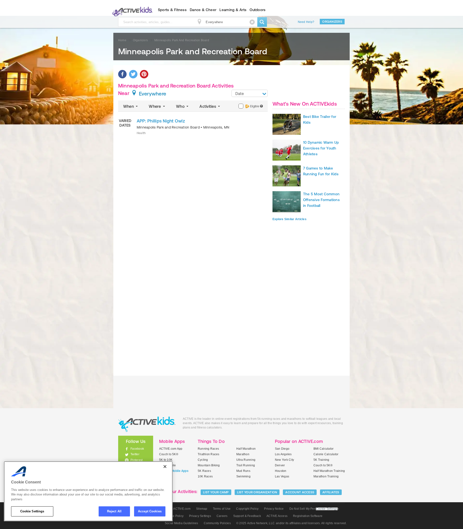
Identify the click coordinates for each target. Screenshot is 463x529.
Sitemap (201, 508)
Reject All (114, 511)
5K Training (321, 459)
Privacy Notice (274, 508)
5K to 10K (165, 459)
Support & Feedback (247, 516)
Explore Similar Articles (289, 219)
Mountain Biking (209, 465)
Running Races (208, 448)
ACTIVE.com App (170, 448)
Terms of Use (222, 508)
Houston (280, 471)
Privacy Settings (200, 516)
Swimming (243, 476)
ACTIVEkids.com (131, 10)
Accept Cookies (150, 511)
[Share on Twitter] (133, 74)
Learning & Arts (232, 10)
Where (155, 106)
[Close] (165, 466)
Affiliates (330, 492)
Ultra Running (245, 459)
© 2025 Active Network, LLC (255, 523)
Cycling (203, 459)
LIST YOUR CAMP (216, 492)
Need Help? (306, 22)
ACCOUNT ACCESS (299, 492)
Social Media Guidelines (181, 523)
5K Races (204, 471)
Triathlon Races (208, 454)
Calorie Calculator (325, 454)
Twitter (134, 454)
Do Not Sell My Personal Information (314, 508)
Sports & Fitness (172, 10)
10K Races (205, 476)
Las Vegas (282, 476)
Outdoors (258, 10)
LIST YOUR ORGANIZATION (257, 492)
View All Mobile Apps (173, 471)
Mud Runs (243, 471)
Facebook (137, 448)
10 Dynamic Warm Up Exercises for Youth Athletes (321, 148)
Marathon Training (326, 476)
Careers (222, 516)
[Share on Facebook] (122, 74)
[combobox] (250, 93)
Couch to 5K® (168, 454)
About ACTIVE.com (178, 508)
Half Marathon (246, 448)
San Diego (282, 448)
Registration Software (307, 516)
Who (180, 106)
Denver (280, 465)
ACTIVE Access (276, 516)
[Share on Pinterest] (144, 74)
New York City (284, 459)
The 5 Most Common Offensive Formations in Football (321, 200)
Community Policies (217, 523)
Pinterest (136, 460)
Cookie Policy (174, 516)
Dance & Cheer (203, 10)
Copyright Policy (247, 508)
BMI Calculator (323, 448)
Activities (208, 106)
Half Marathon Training (329, 471)
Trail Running (245, 465)
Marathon (242, 454)
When (129, 106)
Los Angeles (283, 454)
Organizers (332, 21)
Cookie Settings (32, 511)
